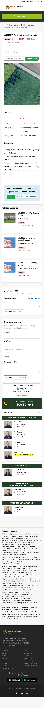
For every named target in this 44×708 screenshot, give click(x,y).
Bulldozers (5, 536)
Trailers (4, 554)
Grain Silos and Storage (9, 542)
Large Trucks (6, 596)
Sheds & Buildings (7, 548)
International (36, 557)
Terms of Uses (28, 658)
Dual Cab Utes (6, 590)
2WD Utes (21, 585)
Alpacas (12, 573)
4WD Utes (30, 585)
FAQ (25, 650)
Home (4, 25)
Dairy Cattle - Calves (20, 577)
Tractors (36, 552)
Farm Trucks (15, 594)
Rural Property (13, 25)
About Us (22, 1)
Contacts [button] (8, 412)
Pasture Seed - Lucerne (30, 616)
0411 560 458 (21, 492)
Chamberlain (20, 557)
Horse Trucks (26, 594)
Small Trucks (6, 600)
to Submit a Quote (15, 377)
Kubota (13, 559)
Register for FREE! (28, 197)
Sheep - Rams (17, 583)
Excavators (34, 536)
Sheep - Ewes (34, 581)
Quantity (7, 332)
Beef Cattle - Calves (23, 573)
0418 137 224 (21, 472)
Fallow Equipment (7, 538)
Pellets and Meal (7, 618)
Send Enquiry (31, 59)
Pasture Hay (24, 609)
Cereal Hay (24, 607)
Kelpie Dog (11, 581)
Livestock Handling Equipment (11, 566)
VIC (37, 123)
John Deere (5, 559)
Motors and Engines (24, 544)
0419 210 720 (21, 509)
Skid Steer (18, 548)
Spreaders (5, 550)
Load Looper (6, 666)
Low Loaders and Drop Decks (11, 598)
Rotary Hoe (31, 546)
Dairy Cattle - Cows (8, 579)
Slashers (26, 548)
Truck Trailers (33, 602)
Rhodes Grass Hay (7, 611)
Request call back (21, 395)
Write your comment (11, 298)
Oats (3, 616)
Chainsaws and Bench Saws (19, 536)
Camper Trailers (7, 588)
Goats (3, 581)
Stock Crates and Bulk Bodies (21, 600)
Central (33, 123)
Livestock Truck (17, 596)
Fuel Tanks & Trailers (21, 538)
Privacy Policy (28, 661)
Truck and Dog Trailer (19, 602)
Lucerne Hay (5, 609)
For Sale (4, 658)
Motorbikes (16, 590)
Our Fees (30, 1)
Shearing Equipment (22, 568)
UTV (29, 590)
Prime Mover (27, 598)
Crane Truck (28, 592)
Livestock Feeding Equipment (21, 564)
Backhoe (36, 534)
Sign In (11, 197)
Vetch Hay (25, 611)
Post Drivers (21, 546)
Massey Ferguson (23, 559)
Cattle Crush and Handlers (25, 562)
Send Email (20, 426)
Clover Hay (33, 607)
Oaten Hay (15, 609)
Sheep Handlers (7, 570)
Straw (17, 611)
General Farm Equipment (9, 540)
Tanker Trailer (6, 602)
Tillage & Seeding (25, 552)
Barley (13, 614)
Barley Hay (15, 607)
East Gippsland (29, 268)
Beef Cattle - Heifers (27, 575)
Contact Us (38, 1)
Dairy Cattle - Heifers (22, 579)
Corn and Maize (22, 614)
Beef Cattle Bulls (7, 577)
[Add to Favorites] (32, 226)
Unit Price (7, 341)
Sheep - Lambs (6, 583)
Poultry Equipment (7, 568)
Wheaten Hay (35, 611)
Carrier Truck (18, 592)
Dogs (33, 579)
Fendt (28, 557)
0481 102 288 (21, 434)
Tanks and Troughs (20, 570)
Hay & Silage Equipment (26, 542)
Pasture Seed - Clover (14, 616)
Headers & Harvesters (8, 544)
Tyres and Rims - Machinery (17, 554)
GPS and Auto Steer (25, 540)
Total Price (7, 353)
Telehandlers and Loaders (10, 552)
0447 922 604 (21, 424)
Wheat (16, 618)
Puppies (25, 581)
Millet (38, 614)
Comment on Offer (11, 362)
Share (16, 42)
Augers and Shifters (25, 534)
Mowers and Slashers (8, 546)
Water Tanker (6, 605)
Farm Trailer (5, 594)
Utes (24, 590)
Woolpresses (32, 570)
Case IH (11, 557)
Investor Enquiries (8, 668)
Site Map (27, 656)
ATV (36, 585)
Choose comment (33, 298)
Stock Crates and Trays (18, 550)
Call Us (8, 46)
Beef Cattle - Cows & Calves (10, 575)
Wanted (4, 661)
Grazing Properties (27, 25)
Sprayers (35, 548)
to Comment (13, 311)
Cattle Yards (6, 564)
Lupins (32, 614)
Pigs (18, 581)
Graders (36, 540)
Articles (4, 663)
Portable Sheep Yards (30, 566)
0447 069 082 (21, 444)
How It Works (28, 653)
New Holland (36, 559)
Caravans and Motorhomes (22, 588)
